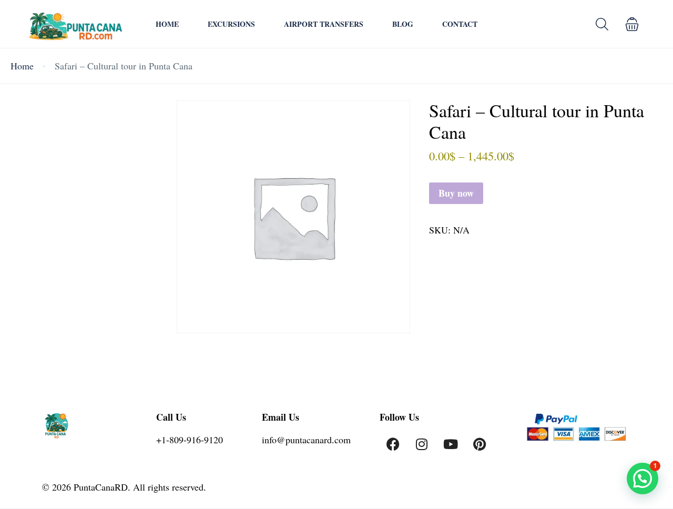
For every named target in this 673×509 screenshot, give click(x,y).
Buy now (456, 193)
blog (402, 23)
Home (167, 23)
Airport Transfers (323, 23)
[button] (632, 24)
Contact (459, 23)
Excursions (231, 23)
